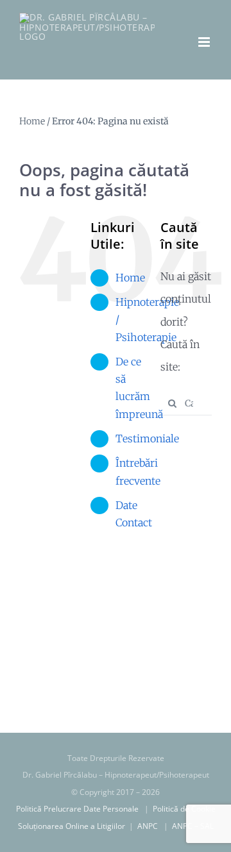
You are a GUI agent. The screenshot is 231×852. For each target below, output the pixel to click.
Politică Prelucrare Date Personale (79, 808)
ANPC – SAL (193, 826)
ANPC (149, 826)
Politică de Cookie (184, 808)
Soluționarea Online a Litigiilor (72, 826)
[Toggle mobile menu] (205, 42)
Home (32, 121)
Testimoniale (147, 438)
